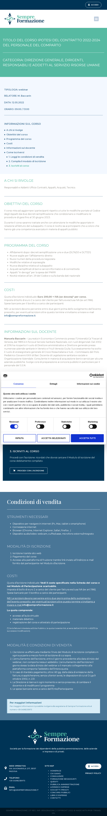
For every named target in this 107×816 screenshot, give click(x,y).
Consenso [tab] (19, 384)
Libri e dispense (58, 795)
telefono (14, 778)
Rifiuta (19, 438)
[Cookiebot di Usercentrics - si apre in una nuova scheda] (91, 376)
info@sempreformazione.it (20, 315)
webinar (23, 89)
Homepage (55, 771)
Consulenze (56, 776)
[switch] (40, 426)
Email (12, 787)
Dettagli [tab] (53, 384)
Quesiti (54, 781)
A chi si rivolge (14, 130)
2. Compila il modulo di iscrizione (27, 161)
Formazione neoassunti (63, 779)
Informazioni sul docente (20, 148)
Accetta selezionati (53, 438)
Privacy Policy (93, 773)
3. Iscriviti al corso (19, 165)
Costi (9, 143)
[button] (93, 5)
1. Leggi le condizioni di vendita (26, 157)
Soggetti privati (59, 790)
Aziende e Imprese (59, 787)
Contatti (55, 798)
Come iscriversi (15, 152)
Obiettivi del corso (17, 134)
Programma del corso (18, 139)
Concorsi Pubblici (60, 792)
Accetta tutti (87, 438)
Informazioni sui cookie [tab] (88, 384)
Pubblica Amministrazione (64, 784)
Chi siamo (55, 773)
